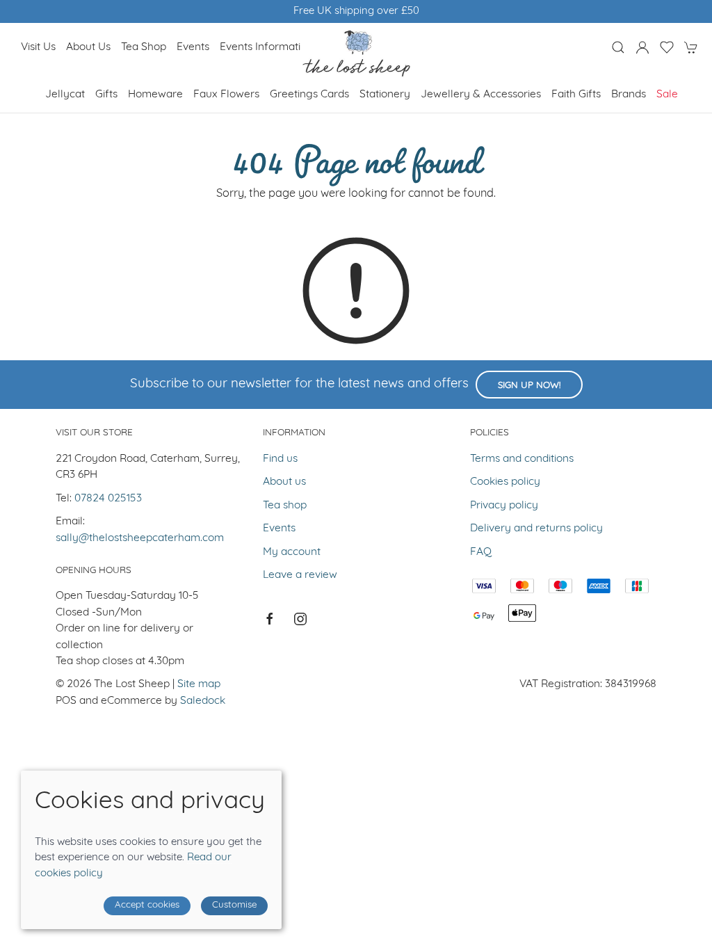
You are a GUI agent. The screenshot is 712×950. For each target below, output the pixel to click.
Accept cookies (147, 905)
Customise (234, 905)
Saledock (202, 701)
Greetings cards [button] (309, 94)
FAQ (481, 552)
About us (88, 47)
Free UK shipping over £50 (356, 11)
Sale (667, 94)
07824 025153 (108, 498)
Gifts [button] (106, 94)
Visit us (38, 47)
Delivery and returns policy (536, 528)
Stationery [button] (384, 94)
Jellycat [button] (65, 94)
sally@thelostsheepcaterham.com (140, 538)
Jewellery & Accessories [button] (481, 94)
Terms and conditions (522, 459)
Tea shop (143, 47)
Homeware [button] (155, 94)
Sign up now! (529, 385)
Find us (280, 459)
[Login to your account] (642, 47)
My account (292, 552)
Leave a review (300, 575)
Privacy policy (504, 505)
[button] (618, 47)
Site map (198, 684)
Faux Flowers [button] (226, 94)
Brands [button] (628, 94)
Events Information (266, 47)
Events (193, 47)
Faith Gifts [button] (576, 94)
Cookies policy (505, 482)
